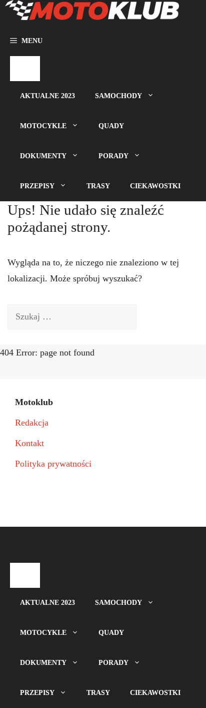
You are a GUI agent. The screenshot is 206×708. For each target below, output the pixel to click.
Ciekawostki (155, 186)
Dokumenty (43, 156)
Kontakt (29, 443)
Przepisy (37, 186)
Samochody (118, 96)
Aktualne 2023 (47, 96)
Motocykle (43, 126)
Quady (111, 126)
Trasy (98, 186)
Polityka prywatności (53, 464)
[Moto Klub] (92, 13)
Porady (113, 156)
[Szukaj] (151, 316)
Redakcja (31, 423)
